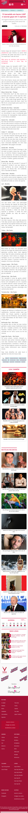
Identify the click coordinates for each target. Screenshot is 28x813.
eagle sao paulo (22, 358)
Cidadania (3, 711)
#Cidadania (16, 743)
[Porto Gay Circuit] (14, 691)
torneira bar (17, 362)
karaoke (23, 362)
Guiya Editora (17, 766)
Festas (3, 740)
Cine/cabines (4, 714)
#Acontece (16, 746)
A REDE (16, 763)
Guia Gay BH (17, 778)
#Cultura (20, 10)
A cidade (3, 703)
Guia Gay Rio (17, 784)
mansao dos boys (14, 358)
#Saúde (16, 754)
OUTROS (16, 790)
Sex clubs (17, 711)
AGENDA (17, 620)
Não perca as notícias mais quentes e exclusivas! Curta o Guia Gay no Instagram (14, 61)
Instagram (3, 796)
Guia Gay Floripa (18, 781)
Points (16, 705)
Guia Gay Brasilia (18, 772)
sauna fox (12, 362)
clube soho (4, 360)
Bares (2, 708)
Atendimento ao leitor (10, 727)
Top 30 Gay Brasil (5, 766)
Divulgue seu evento (10, 725)
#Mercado (16, 751)
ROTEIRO (3, 699)
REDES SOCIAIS (5, 790)
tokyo (18, 360)
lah (8, 360)
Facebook (3, 793)
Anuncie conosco (10, 722)
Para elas (17, 703)
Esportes (3, 717)
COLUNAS (3, 763)
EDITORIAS (16, 734)
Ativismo (3, 746)
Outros (3, 748)
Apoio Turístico (18, 714)
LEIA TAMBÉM (14, 369)
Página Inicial (4, 10)
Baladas (3, 705)
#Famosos (16, 757)
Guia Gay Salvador (18, 775)
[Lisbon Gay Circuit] (14, 687)
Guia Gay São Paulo (18, 769)
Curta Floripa (4, 769)
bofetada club (23, 360)
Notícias (13, 10)
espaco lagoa (6, 362)
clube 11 (7, 358)
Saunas (16, 708)
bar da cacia (13, 360)
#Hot (15, 748)
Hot (2, 743)
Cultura (3, 737)
